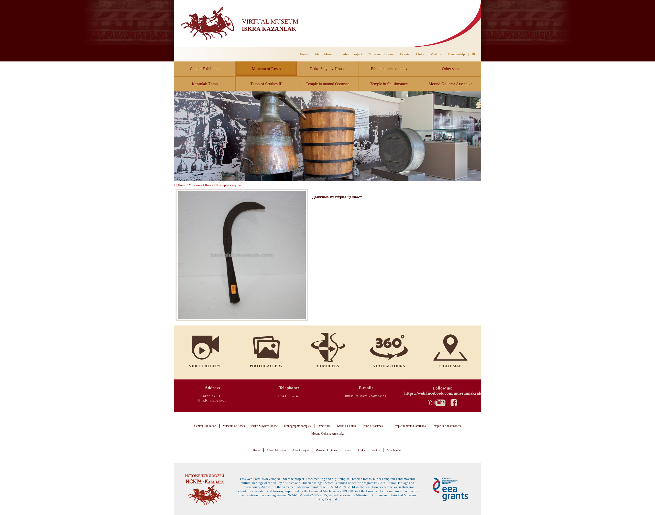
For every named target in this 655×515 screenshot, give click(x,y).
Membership (456, 54)
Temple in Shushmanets (389, 84)
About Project (352, 54)
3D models (327, 366)
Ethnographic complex (389, 69)
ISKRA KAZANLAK (269, 29)
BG (474, 54)
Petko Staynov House (327, 69)
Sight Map (450, 366)
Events (404, 54)
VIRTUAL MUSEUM (270, 21)
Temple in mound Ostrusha (328, 84)
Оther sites (450, 69)
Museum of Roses (266, 69)
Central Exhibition (205, 69)
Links (420, 54)
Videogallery (205, 366)
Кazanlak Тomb (205, 84)
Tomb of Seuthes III (266, 84)
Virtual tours (389, 366)
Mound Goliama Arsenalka (450, 84)
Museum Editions (381, 54)
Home (304, 54)
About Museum (325, 54)
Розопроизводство (229, 185)
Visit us (436, 54)
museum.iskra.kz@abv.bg (366, 396)
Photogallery (266, 366)
